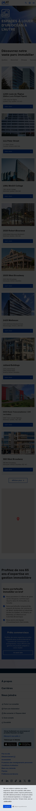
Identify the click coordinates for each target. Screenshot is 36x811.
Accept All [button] (7, 806)
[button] (19, 806)
